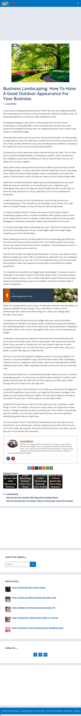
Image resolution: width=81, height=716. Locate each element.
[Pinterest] (13, 459)
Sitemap (77, 711)
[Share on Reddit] (43, 468)
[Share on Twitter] (36, 468)
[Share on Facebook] (29, 468)
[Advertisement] (40, 22)
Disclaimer (68, 711)
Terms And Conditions (55, 711)
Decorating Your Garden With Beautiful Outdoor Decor (32, 497)
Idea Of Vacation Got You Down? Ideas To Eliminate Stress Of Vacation (39, 501)
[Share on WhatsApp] (47, 468)
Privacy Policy (40, 711)
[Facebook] (8, 459)
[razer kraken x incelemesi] (40, 715)
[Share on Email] (51, 468)
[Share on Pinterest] (32, 468)
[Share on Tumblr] (40, 468)
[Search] (33, 564)
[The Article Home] (10, 3)
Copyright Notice (27, 711)
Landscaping (12, 494)
